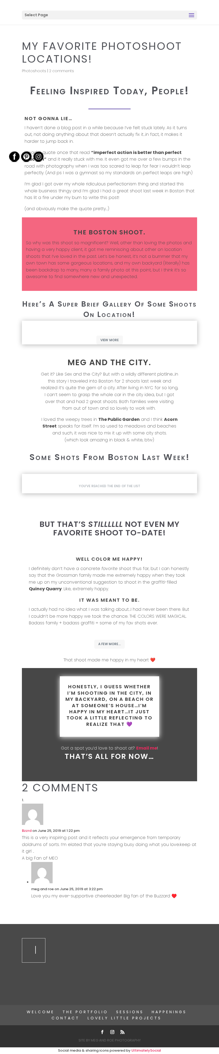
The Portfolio (85, 1012)
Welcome (40, 1012)
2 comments (61, 71)
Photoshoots (34, 71)
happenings (169, 1012)
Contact (66, 1018)
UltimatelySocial (146, 1050)
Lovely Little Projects (125, 1018)
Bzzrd (27, 830)
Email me (146, 748)
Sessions (130, 1012)
